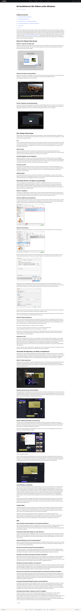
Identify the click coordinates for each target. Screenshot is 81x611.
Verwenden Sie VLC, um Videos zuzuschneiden (27, 21)
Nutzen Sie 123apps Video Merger (24, 16)
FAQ (19, 27)
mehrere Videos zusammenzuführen (31, 35)
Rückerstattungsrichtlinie (38, 609)
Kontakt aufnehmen (52, 609)
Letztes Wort (20, 25)
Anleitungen (23, 9)
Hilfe (47, 609)
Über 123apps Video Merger (23, 19)
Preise (44, 609)
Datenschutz (31, 609)
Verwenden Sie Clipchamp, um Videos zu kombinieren (28, 23)
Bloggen (26, 609)
